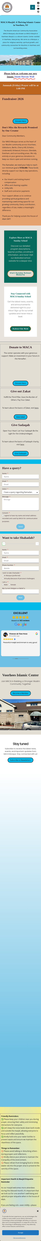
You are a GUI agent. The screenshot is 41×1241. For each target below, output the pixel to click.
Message (5, 497)
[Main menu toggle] (32, 7)
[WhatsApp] (38, 6)
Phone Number (8, 565)
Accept (20, 1233)
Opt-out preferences (19, 1238)
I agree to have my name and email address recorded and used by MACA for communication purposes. (20, 518)
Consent (5, 513)
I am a (4, 582)
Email (4, 481)
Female (13, 585)
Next (20, 597)
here (36, 408)
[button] (38, 1211)
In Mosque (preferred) (12, 575)
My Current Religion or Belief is (13, 588)
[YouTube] (38, 9)
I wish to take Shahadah (11, 573)
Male (6, 585)
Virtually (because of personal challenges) (19, 578)
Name (4, 473)
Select (4, 489)
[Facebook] (38, 3)
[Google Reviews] (38, 11)
